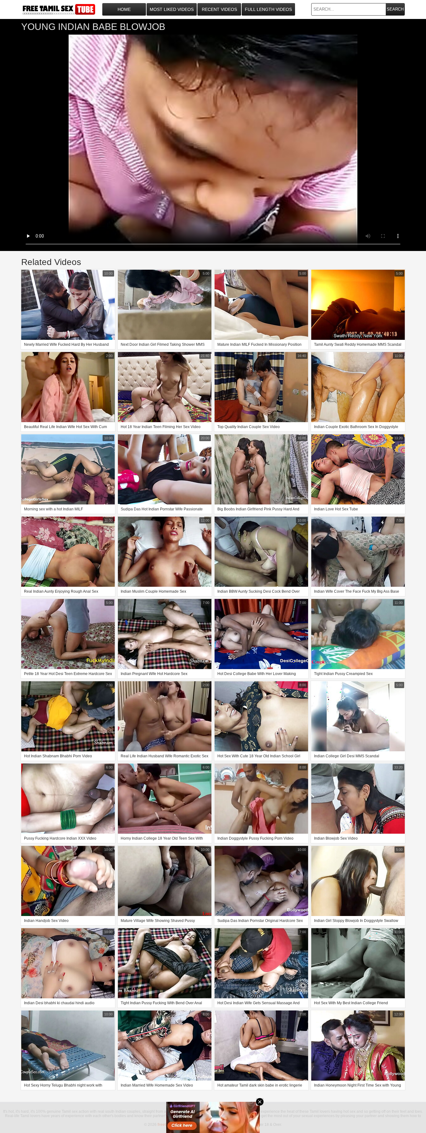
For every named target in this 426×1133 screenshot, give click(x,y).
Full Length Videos (268, 9)
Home (124, 9)
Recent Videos (219, 9)
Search (395, 9)
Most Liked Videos (172, 9)
